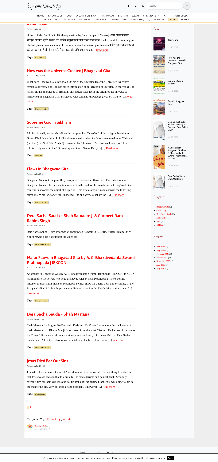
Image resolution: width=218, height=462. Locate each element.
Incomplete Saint (87, 15)
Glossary (160, 19)
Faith (166, 15)
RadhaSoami (119, 19)
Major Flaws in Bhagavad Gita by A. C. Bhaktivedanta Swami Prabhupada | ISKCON (81, 260)
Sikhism (123, 15)
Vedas (47, 19)
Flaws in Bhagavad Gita (48, 168)
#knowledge (54, 419)
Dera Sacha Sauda (42, 244)
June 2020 (160, 265)
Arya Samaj (137, 19)
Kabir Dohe (37, 23)
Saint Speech (182, 15)
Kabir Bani (100, 19)
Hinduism (108, 15)
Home (40, 15)
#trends (67, 419)
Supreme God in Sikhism (49, 122)
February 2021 (162, 254)
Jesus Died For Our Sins (47, 360)
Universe (84, 19)
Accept (171, 458)
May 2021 (160, 250)
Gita (57, 19)
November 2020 (163, 261)
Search (185, 19)
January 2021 (162, 257)
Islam (135, 15)
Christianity (151, 15)
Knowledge (55, 15)
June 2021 (160, 246)
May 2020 (160, 268)
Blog (173, 19)
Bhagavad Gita (41, 109)
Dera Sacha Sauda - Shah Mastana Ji (60, 314)
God (69, 15)
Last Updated (40, 426)
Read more (102, 49)
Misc (158, 221)
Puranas (69, 19)
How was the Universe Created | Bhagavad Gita (68, 70)
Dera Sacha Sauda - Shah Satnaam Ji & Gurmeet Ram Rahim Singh (75, 218)
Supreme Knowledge (44, 6)
